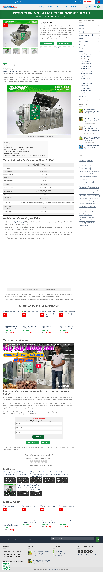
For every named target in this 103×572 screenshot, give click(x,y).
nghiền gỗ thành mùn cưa (93, 195)
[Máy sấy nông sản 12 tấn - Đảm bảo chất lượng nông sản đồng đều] (67, 317)
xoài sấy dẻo (91, 219)
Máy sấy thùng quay (86, 66)
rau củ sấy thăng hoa (93, 198)
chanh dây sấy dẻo (89, 174)
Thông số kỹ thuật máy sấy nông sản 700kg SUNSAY (19, 147)
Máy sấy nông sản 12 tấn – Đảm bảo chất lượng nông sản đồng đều (66, 327)
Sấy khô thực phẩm (91, 201)
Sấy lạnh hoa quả (92, 206)
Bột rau (81, 174)
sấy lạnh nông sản (84, 209)
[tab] (5, 65)
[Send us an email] (78, 2)
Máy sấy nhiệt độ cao (86, 80)
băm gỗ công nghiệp (92, 165)
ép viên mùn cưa (90, 222)
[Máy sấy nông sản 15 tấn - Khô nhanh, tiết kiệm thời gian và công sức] (48, 317)
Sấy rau (81, 214)
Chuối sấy (94, 176)
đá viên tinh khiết (84, 225)
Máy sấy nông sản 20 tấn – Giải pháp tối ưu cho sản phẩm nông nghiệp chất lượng (30, 327)
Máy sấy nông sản (63, 16)
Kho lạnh (81, 48)
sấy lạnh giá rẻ (83, 206)
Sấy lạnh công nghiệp (90, 203)
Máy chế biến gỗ (84, 41)
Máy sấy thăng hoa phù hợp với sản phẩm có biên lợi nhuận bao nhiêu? (91, 111)
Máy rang (82, 45)
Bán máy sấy (83, 160)
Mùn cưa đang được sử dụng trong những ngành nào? (91, 119)
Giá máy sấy (95, 190)
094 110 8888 (88, 1)
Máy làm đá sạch (84, 38)
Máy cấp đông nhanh (85, 100)
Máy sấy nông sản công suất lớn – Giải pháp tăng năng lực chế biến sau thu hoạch (91, 129)
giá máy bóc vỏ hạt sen (85, 190)
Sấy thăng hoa (88, 214)
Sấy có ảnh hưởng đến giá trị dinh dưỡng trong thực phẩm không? (92, 138)
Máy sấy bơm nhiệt (86, 93)
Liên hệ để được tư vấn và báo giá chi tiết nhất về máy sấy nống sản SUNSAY (25, 155)
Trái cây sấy (91, 217)
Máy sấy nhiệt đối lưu (86, 83)
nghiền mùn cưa (83, 198)
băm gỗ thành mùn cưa (85, 171)
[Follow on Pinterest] (91, 551)
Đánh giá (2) (11, 65)
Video (68, 7)
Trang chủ (38, 16)
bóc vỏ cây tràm (92, 163)
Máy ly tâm (82, 96)
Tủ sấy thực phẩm (85, 61)
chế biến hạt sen (83, 179)
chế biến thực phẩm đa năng (86, 182)
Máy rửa (81, 28)
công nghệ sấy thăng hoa (86, 184)
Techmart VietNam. (53, 569)
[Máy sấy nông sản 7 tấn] (67, 512)
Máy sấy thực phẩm (86, 63)
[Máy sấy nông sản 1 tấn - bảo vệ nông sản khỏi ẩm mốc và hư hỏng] (11, 513)
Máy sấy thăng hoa (86, 68)
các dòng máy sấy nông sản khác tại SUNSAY (18, 151)
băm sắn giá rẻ (95, 171)
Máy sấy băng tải (85, 78)
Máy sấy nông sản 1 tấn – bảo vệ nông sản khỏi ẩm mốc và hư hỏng (11, 524)
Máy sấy (53, 16)
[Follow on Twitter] (85, 551)
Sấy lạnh (82, 203)
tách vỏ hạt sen (83, 219)
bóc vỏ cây (89, 160)
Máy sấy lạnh (84, 76)
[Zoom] (5, 45)
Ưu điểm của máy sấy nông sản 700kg (15, 149)
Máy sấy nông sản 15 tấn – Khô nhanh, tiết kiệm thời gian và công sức (48, 327)
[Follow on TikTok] (77, 2)
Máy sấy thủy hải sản (86, 90)
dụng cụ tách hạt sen (94, 187)
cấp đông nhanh (83, 187)
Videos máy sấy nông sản (12, 153)
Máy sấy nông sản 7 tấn (66, 520)
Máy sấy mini (83, 195)
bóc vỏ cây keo (83, 163)
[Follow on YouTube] (80, 2)
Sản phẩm (46, 16)
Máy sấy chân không (86, 71)
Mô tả (5, 65)
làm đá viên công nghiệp (85, 192)
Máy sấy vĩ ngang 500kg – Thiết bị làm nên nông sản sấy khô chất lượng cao (11, 327)
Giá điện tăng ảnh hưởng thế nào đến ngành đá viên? (91, 147)
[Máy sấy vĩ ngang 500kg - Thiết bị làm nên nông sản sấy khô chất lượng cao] (11, 317)
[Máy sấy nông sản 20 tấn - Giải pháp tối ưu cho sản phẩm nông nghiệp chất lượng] (30, 317)
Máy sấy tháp (84, 85)
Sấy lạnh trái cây (94, 211)
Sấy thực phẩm (83, 217)
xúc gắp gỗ (82, 222)
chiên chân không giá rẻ (85, 176)
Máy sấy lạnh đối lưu (86, 73)
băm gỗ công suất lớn (85, 168)
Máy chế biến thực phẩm (86, 35)
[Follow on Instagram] (82, 551)
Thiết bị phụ (82, 32)
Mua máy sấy (96, 192)
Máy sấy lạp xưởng (86, 54)
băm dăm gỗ (83, 165)
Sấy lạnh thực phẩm (84, 211)
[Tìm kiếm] (98, 6)
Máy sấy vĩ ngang (85, 56)
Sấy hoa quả (82, 201)
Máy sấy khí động (85, 88)
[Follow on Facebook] (75, 2)
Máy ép (81, 25)
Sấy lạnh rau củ (93, 209)
